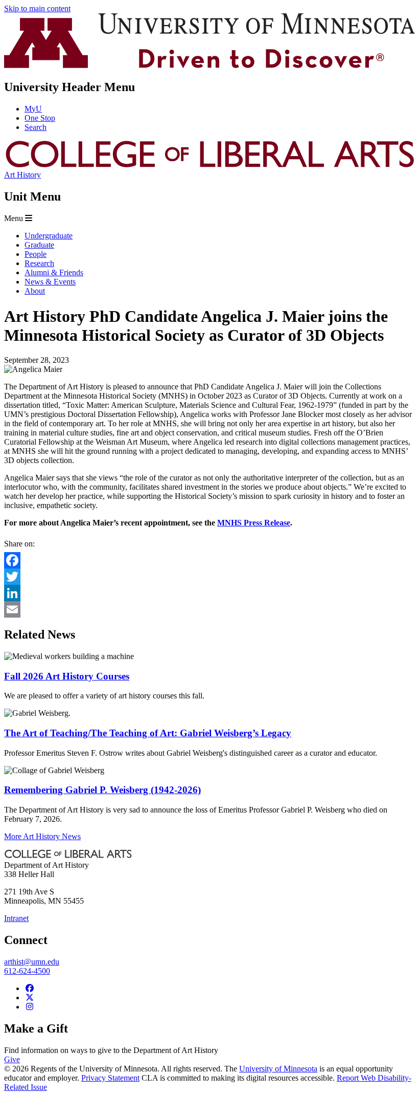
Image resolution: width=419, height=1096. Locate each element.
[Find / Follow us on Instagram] (30, 1006)
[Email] (209, 609)
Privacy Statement (110, 1077)
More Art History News (42, 836)
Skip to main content (37, 8)
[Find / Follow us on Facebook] (30, 988)
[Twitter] (209, 576)
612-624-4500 (27, 971)
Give (12, 1059)
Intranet (16, 918)
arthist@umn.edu (31, 961)
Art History (22, 174)
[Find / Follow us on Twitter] (30, 997)
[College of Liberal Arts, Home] (209, 165)
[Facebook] (209, 560)
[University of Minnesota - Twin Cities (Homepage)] (209, 65)
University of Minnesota (278, 1068)
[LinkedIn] (209, 593)
